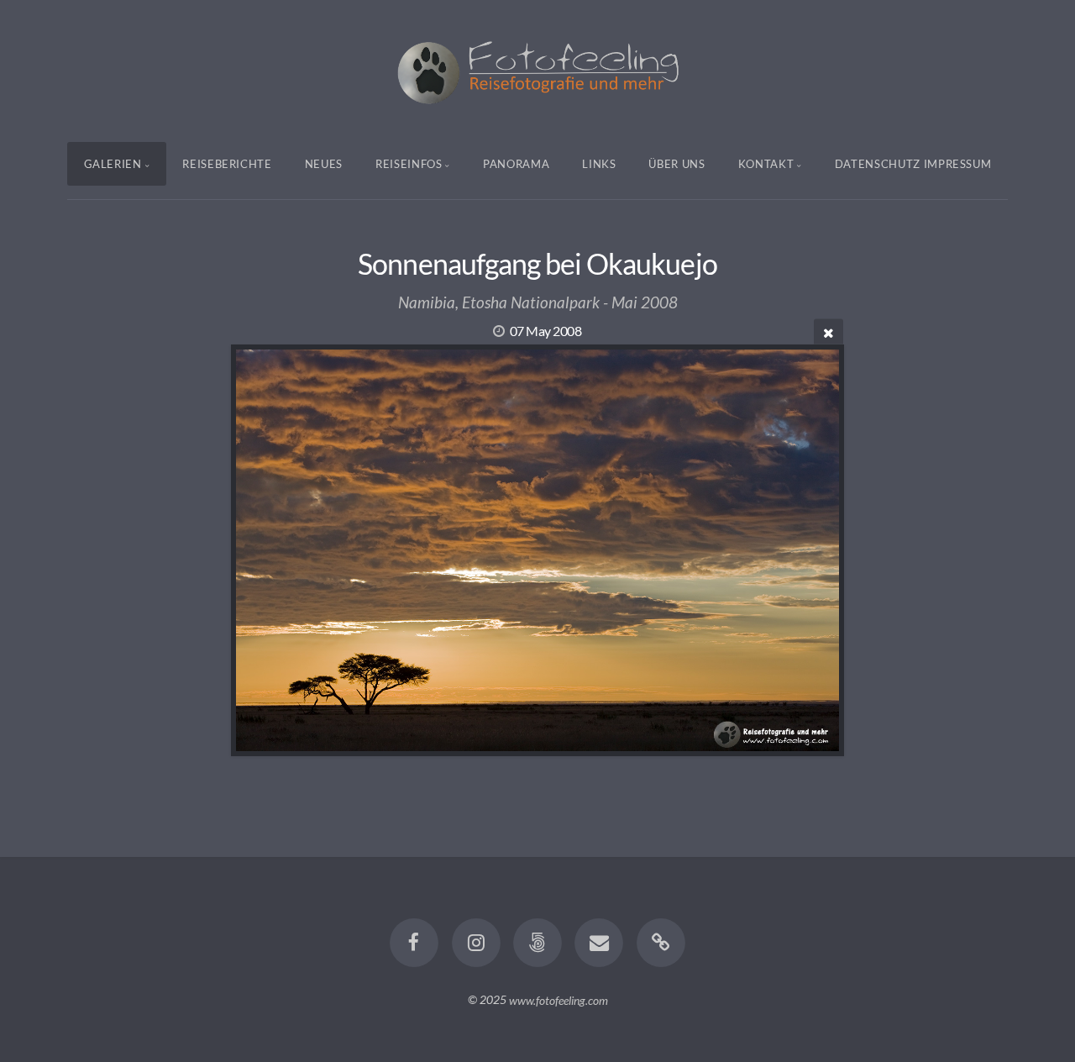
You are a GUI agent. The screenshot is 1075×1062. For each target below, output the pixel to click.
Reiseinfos (409, 164)
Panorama (516, 164)
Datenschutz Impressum (913, 164)
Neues (324, 164)
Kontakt (766, 164)
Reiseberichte (226, 164)
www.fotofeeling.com (558, 999)
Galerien (113, 164)
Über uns (676, 164)
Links (599, 164)
